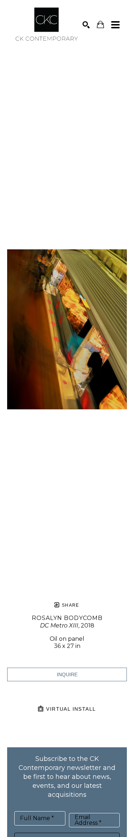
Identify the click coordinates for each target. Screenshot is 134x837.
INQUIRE (67, 674)
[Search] (86, 24)
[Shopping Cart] (100, 24)
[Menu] (115, 24)
